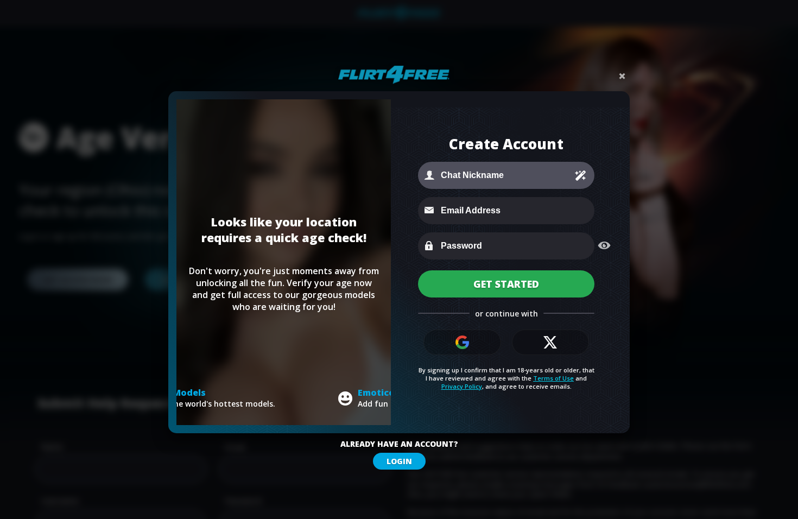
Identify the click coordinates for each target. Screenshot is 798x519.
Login (399, 461)
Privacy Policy (461, 386)
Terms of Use (553, 378)
